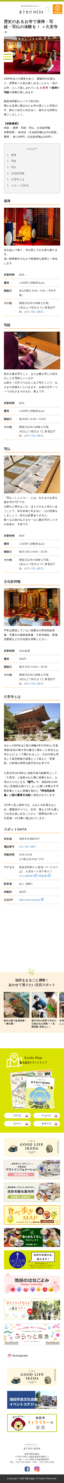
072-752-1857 (33, 311)
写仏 (14, 167)
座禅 (14, 154)
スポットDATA (20, 185)
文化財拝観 (18, 173)
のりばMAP (26, 875)
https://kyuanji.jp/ (30, 899)
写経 (14, 160)
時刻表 (43, 875)
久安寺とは (18, 179)
